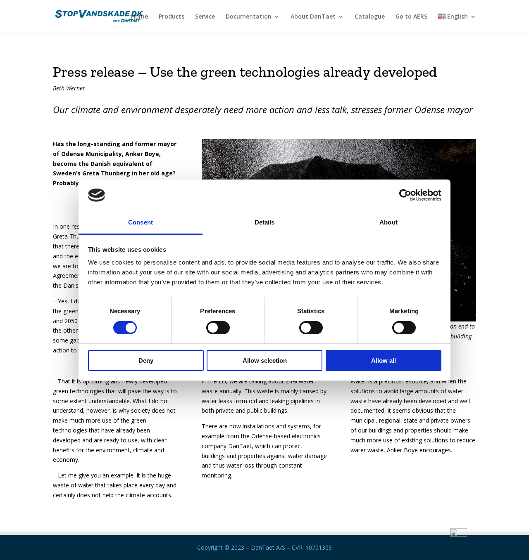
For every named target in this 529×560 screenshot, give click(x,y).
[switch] (218, 327)
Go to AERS (411, 17)
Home (139, 17)
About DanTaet (313, 17)
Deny (145, 360)
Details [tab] (265, 222)
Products (171, 17)
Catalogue (370, 17)
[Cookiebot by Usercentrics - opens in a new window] (405, 195)
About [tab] (388, 222)
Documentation (249, 17)
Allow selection (265, 360)
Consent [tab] (140, 222)
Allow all (383, 360)
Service (205, 17)
